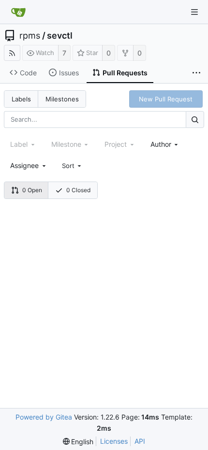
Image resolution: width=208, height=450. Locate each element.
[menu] (72, 165)
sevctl (60, 36)
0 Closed (78, 190)
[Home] (18, 12)
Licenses (114, 441)
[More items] (196, 73)
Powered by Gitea (43, 417)
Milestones (62, 99)
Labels (21, 99)
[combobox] (165, 144)
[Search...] (195, 119)
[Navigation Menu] (194, 12)
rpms (29, 36)
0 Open (32, 190)
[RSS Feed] (12, 53)
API (139, 441)
